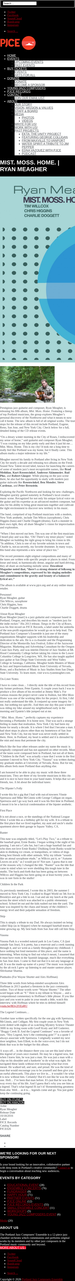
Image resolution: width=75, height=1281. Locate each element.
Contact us (64, 1167)
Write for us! (26, 124)
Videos (27, 120)
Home (11, 55)
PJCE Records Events (25, 1204)
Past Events (25, 65)
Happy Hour (17, 1194)
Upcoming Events (29, 62)
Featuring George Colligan (45, 137)
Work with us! (26, 127)
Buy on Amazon (12, 1102)
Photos (28, 117)
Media (19, 114)
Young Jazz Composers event (31, 1214)
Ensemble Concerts (24, 1188)
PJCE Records (19, 91)
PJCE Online (17, 1201)
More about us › (13, 1247)
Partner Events (20, 1198)
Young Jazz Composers (26, 88)
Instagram (13, 25)
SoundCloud (14, 18)
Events (13, 58)
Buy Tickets (17, 68)
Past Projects (27, 130)
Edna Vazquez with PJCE (41, 150)
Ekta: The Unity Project (41, 134)
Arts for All (25, 75)
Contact (14, 94)
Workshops (17, 1211)
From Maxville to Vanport (43, 140)
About (12, 101)
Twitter (11, 11)
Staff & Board (26, 111)
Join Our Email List (30, 98)
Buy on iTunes (11, 1099)
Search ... (12, 31)
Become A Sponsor (30, 84)
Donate (13, 78)
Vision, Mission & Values (34, 107)
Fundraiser (17, 1191)
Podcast (29, 153)
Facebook (13, 15)
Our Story (23, 104)
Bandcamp (13, 21)
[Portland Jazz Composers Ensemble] (18, 49)
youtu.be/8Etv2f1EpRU (13, 1006)
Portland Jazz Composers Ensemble (42, 1279)
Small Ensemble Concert (28, 1207)
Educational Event (23, 1185)
